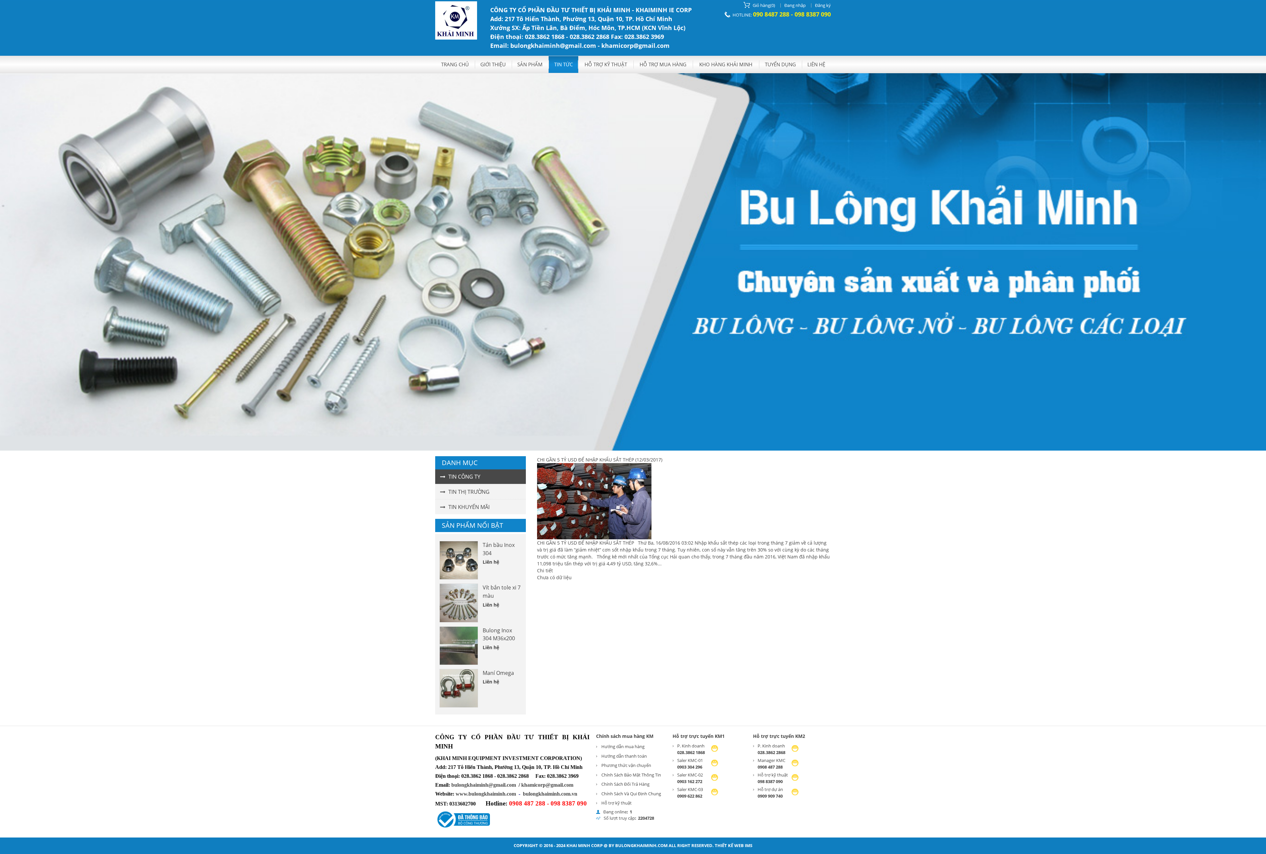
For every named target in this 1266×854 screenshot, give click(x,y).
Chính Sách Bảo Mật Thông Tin (631, 775)
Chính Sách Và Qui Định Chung (631, 794)
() (764, 5)
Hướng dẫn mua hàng (623, 746)
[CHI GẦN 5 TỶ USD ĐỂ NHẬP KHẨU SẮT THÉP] (594, 537)
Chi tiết (545, 570)
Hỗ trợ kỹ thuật (606, 64)
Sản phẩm (530, 64)
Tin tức (563, 64)
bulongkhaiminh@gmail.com (483, 785)
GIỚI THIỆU (493, 64)
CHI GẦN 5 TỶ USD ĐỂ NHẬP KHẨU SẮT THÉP (585, 460)
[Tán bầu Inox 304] (458, 560)
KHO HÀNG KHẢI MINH (725, 64)
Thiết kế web (729, 845)
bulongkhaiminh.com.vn (550, 794)
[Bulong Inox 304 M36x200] (458, 645)
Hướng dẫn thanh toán (624, 756)
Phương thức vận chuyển (626, 765)
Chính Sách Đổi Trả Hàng (625, 784)
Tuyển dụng (780, 64)
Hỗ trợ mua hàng (663, 64)
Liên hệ (816, 64)
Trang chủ (455, 64)
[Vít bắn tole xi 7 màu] (458, 603)
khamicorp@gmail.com (547, 785)
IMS (748, 845)
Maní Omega (498, 673)
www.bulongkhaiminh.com (486, 794)
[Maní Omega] (458, 688)
